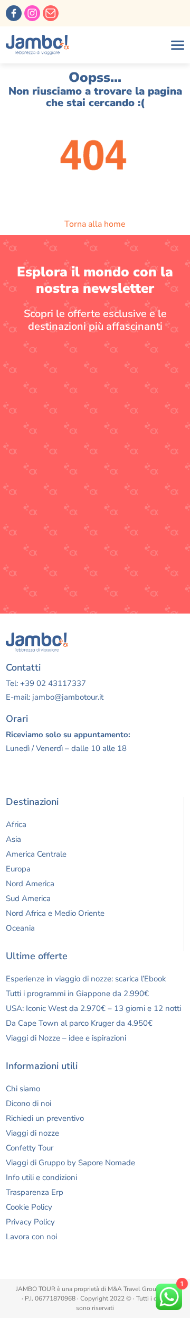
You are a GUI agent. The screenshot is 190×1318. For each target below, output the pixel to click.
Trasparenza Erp (34, 1192)
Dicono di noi (28, 1103)
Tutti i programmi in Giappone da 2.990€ (77, 993)
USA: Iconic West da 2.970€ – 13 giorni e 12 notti (93, 1008)
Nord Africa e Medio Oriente (55, 913)
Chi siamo (23, 1088)
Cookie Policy (29, 1207)
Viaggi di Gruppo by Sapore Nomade (70, 1162)
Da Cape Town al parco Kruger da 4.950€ (79, 1023)
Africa (16, 824)
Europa (18, 869)
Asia (13, 839)
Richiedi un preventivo (45, 1118)
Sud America (28, 898)
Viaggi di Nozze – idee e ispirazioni (66, 1038)
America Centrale (36, 854)
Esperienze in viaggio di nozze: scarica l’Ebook (86, 978)
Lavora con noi (31, 1236)
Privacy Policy (30, 1222)
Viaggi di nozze (32, 1133)
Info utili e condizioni (41, 1177)
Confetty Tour (29, 1148)
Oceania (20, 928)
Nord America (30, 883)
